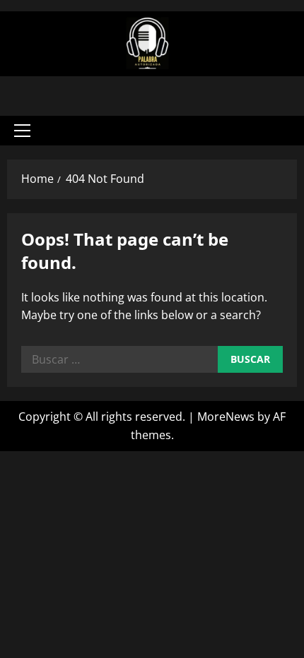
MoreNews (226, 416)
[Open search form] (279, 130)
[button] (22, 130)
